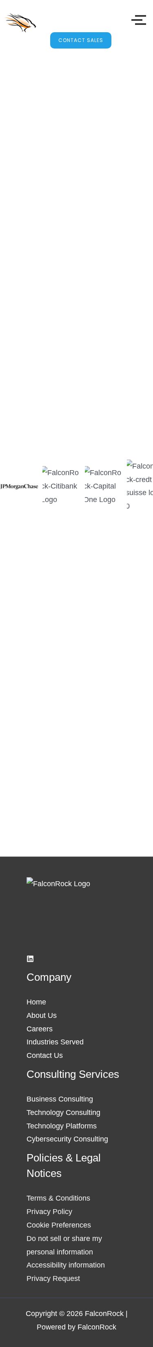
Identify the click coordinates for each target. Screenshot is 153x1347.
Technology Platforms (62, 1125)
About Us (42, 1015)
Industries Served (55, 1041)
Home (36, 1002)
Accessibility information (66, 1265)
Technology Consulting (63, 1112)
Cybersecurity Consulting (67, 1139)
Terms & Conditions (58, 1198)
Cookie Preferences (59, 1225)
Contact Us (45, 1055)
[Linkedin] (30, 958)
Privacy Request (53, 1278)
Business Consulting (60, 1099)
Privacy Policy (49, 1211)
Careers (40, 1028)
